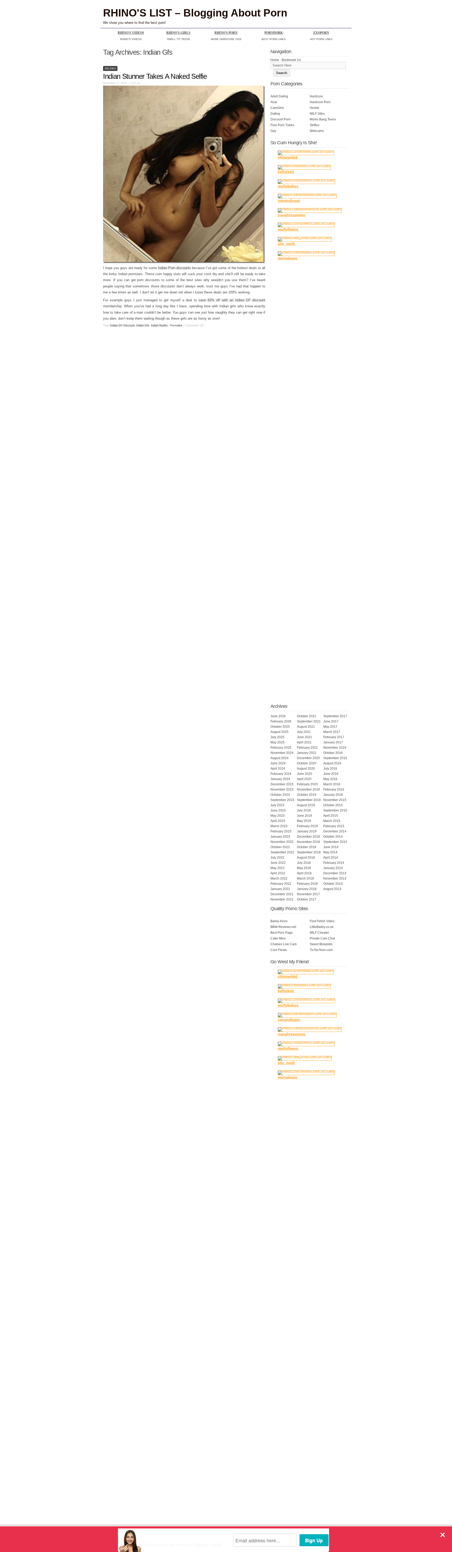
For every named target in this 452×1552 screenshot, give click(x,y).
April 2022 (277, 873)
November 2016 (334, 747)
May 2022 (277, 868)
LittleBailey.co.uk (322, 927)
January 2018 (307, 889)
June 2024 (278, 763)
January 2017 (333, 742)
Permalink (176, 325)
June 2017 (330, 721)
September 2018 (309, 852)
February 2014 (333, 863)
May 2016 (330, 779)
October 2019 (306, 795)
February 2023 (280, 831)
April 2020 (304, 779)
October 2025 (280, 726)
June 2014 (330, 847)
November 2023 (281, 789)
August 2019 (306, 805)
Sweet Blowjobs (321, 944)
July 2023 (277, 805)
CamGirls (277, 108)
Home (274, 60)
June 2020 (304, 774)
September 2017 (335, 716)
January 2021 (307, 753)
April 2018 (304, 873)
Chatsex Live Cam (283, 944)
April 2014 (330, 857)
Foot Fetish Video (322, 921)
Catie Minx (278, 938)
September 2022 (282, 852)
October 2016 (333, 753)
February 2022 (280, 884)
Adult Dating (279, 96)
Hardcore (316, 96)
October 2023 (280, 795)
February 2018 (307, 884)
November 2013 (334, 878)
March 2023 (278, 826)
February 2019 (307, 826)
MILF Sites (317, 113)
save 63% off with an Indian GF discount (232, 300)
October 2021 (306, 716)
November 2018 (308, 842)
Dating (275, 113)
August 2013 (332, 889)
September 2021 (309, 721)
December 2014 (334, 831)
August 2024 (279, 758)
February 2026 (280, 721)
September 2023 (282, 800)
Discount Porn (280, 119)
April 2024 (277, 768)
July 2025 (277, 737)
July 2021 (304, 732)
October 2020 (306, 763)
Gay (273, 131)
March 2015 (331, 821)
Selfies (110, 68)
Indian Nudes (159, 325)
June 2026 (278, 716)
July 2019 (304, 810)
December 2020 (308, 758)
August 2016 (332, 763)
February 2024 (280, 774)
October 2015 (333, 805)
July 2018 (304, 863)
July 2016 (330, 768)
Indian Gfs (142, 325)
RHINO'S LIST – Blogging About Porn (195, 13)
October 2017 (306, 899)
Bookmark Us (291, 60)
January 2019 (307, 831)
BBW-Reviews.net (283, 927)
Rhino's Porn (226, 33)
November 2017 (308, 894)
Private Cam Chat (322, 938)
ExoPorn (321, 33)
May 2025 (277, 742)
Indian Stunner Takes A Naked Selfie (155, 76)
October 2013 (333, 884)
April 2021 (304, 742)
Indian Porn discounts (174, 268)
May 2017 (330, 726)
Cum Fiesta (278, 950)
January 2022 (280, 889)
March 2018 (305, 878)
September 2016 (335, 758)
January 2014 (333, 868)
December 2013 (334, 873)
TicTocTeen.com (321, 950)
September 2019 (309, 800)
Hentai (314, 108)
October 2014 (333, 836)
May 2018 (304, 868)
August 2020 (306, 768)
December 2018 (308, 836)
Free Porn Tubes (282, 125)
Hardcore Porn (320, 102)
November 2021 (281, 899)
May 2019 (304, 821)
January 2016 (333, 795)
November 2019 (308, 789)
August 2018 (306, 857)
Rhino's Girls (178, 33)
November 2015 (334, 800)
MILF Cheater (319, 932)
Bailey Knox (278, 921)
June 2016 (330, 774)
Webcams (317, 131)
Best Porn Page (281, 932)
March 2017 (331, 732)
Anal (273, 102)
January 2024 (280, 779)
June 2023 (278, 810)
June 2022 (278, 863)
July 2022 (277, 857)
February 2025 (280, 747)
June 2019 (304, 815)
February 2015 (333, 826)
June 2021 (304, 737)
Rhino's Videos (131, 33)
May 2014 (330, 852)
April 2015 (330, 815)
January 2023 (280, 836)
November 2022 (281, 842)
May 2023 (277, 815)
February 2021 (307, 747)
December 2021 (281, 894)
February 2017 (333, 737)
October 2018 (306, 847)
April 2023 (277, 821)
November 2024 (281, 753)
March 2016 (331, 784)
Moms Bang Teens (323, 119)
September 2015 (335, 810)
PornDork (273, 33)
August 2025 (279, 732)
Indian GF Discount (122, 325)
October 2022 (280, 847)
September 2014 (335, 842)
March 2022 (278, 878)
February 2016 (333, 789)
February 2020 (307, 784)
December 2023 (281, 784)
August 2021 (306, 726)
